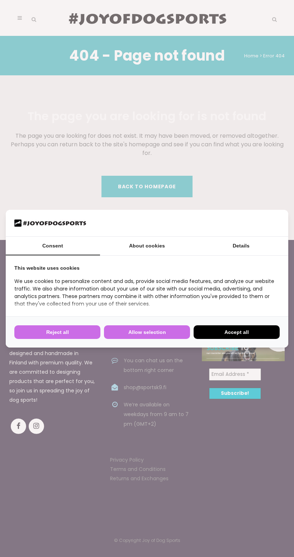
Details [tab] (241, 246)
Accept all (236, 332)
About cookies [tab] (147, 246)
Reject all (57, 332)
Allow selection (147, 332)
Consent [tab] (52, 246)
